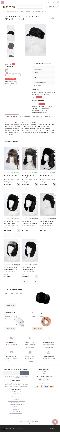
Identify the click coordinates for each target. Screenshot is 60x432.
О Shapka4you (15, 399)
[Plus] (17, 189)
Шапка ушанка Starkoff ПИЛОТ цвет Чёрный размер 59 (47, 223)
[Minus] (6, 189)
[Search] (19, 7)
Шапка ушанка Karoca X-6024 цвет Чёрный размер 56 (11, 223)
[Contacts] (53, 2)
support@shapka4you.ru (44, 383)
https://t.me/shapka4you (43, 379)
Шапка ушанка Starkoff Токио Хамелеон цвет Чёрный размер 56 (11, 269)
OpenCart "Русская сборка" (33, 421)
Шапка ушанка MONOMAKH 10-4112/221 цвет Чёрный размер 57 (29, 223)
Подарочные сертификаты (16, 413)
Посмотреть (10, 305)
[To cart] (18, 184)
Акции (16, 414)
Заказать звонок (53, 7)
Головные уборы (10, 11)
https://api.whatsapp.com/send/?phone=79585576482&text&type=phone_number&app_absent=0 (47, 379)
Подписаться (24, 373)
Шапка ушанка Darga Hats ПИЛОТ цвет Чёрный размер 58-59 (47, 177)
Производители (16, 411)
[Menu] (2, 2)
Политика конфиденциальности (17, 376)
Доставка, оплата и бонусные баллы (16, 401)
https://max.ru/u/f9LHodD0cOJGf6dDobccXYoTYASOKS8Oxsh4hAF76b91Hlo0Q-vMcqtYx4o (40, 379)
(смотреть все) (47, 63)
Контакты (16, 406)
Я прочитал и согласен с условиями (16, 377)
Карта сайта (16, 409)
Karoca (15, 81)
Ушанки (17, 11)
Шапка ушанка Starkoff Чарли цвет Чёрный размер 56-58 (29, 269)
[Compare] (19, 154)
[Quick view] (19, 148)
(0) (10, 85)
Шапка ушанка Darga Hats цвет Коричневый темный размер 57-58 (11, 177)
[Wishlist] (19, 151)
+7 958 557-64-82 (53, 6)
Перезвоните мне (16, 393)
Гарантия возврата (16, 402)
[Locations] (48, 2)
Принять (51, 428)
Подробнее (20, 428)
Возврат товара (16, 407)
